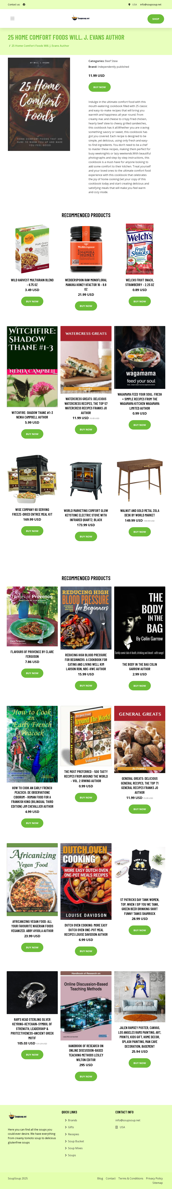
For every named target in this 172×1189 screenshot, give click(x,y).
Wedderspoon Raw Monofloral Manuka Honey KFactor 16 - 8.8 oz (86, 284)
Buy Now (99, 87)
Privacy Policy (154, 1178)
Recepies (73, 1134)
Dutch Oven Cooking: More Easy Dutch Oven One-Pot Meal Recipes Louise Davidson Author (86, 929)
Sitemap (158, 1183)
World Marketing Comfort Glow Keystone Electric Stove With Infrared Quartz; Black (86, 515)
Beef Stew (111, 61)
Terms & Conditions (130, 1178)
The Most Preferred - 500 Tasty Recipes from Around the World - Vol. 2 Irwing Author (86, 776)
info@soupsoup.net (150, 4)
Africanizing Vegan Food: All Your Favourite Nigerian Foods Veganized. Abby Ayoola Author (32, 926)
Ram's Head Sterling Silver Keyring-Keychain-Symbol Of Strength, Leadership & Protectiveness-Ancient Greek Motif (32, 1028)
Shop (155, 19)
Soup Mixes (75, 1148)
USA (134, 4)
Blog (100, 1178)
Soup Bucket (76, 1141)
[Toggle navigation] (12, 18)
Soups (72, 1155)
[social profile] (24, 4)
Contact (111, 1178)
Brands (72, 1120)
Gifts (71, 1127)
